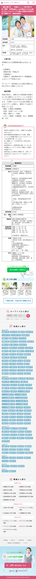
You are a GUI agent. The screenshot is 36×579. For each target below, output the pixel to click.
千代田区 (12, 367)
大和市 (12, 431)
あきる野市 (14, 335)
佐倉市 (4, 449)
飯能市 (4, 378)
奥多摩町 (24, 335)
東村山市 (13, 341)
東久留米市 (13, 344)
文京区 (4, 367)
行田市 (19, 420)
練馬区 (4, 357)
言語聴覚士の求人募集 (25, 493)
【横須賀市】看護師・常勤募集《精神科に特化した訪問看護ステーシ (13, 293)
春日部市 (26, 410)
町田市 (11, 354)
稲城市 (26, 354)
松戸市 (12, 446)
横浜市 (12, 428)
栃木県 (3, 464)
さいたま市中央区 (20, 397)
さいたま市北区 (20, 401)
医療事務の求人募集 (9, 500)
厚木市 (27, 431)
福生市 (28, 331)
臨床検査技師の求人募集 (26, 496)
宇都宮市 (4, 466)
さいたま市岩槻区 (7, 407)
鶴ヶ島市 (20, 388)
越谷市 (11, 413)
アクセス (25, 542)
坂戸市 (28, 388)
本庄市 (4, 420)
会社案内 (29, 540)
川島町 (12, 391)
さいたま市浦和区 (7, 397)
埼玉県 (3, 376)
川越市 (22, 381)
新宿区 (26, 360)
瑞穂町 (20, 331)
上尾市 (19, 413)
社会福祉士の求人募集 (9, 513)
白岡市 (19, 423)
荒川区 (19, 373)
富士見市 (4, 385)
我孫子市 (19, 452)
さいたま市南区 (19, 394)
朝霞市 (4, 388)
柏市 (26, 449)
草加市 (10, 410)
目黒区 (4, 370)
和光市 (12, 388)
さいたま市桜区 (6, 394)
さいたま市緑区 (20, 404)
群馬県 (3, 469)
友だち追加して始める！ (18, 269)
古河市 (19, 457)
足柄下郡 (4, 441)
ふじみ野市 (13, 381)
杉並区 (12, 357)
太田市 (4, 471)
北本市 (19, 417)
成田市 (11, 452)
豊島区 (4, 363)
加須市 (4, 423)
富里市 (4, 452)
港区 (26, 363)
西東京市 (12, 347)
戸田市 (26, 407)
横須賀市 (21, 428)
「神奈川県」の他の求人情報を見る (18, 301)
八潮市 (4, 413)
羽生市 (26, 420)
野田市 (19, 449)
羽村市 (12, 331)
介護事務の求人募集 (25, 513)
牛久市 (4, 461)
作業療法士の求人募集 (9, 493)
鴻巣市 (4, 417)
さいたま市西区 (22, 391)
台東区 (26, 373)
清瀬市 (4, 341)
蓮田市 (11, 423)
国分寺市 (21, 344)
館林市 (11, 471)
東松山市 (4, 391)
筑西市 (26, 457)
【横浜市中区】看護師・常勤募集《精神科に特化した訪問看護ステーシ (28, 293)
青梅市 (4, 331)
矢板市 (12, 466)
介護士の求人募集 (8, 507)
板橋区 (11, 360)
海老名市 (4, 434)
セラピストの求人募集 (25, 526)
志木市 (12, 385)
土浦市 (11, 457)
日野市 (4, 354)
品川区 (28, 367)
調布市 (4, 351)
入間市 (28, 378)
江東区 (28, 370)
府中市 (29, 341)
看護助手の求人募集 (25, 486)
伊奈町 (26, 413)
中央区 (11, 363)
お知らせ (13, 540)
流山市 (19, 446)
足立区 (11, 370)
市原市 (11, 449)
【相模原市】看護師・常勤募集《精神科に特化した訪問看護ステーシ (5, 293)
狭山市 (20, 378)
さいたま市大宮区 (7, 401)
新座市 (20, 385)
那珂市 (11, 461)
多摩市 (19, 354)
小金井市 (28, 347)
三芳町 (27, 385)
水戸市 (4, 457)
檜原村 (4, 338)
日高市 (12, 378)
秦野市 (4, 438)
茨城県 (3, 455)
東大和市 (21, 341)
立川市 (21, 338)
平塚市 (27, 434)
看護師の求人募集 (8, 486)
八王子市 (28, 351)
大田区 (20, 367)
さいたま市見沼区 (7, 404)
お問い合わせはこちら (18, 565)
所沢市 (4, 381)
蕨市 (3, 410)
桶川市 (11, 417)
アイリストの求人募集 (9, 526)
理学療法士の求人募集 (25, 490)
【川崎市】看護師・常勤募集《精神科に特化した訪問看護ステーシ (21, 293)
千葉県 (3, 444)
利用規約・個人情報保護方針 (14, 542)
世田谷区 (21, 357)
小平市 (4, 347)
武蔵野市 (19, 351)
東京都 (3, 330)
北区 (19, 360)
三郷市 (18, 410)
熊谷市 (26, 417)
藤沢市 (19, 431)
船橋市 (27, 446)
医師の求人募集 (7, 490)
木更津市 (28, 452)
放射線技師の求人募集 (9, 496)
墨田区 (11, 373)
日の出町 (4, 335)
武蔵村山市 (13, 338)
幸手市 (26, 423)
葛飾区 (4, 373)
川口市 (18, 407)
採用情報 (6, 540)
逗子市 (12, 434)
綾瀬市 (11, 438)
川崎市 (4, 431)
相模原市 (4, 428)
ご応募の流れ (21, 540)
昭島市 (4, 344)
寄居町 (11, 420)
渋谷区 (19, 363)
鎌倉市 (20, 434)
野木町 (20, 466)
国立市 (20, 347)
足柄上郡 (28, 438)
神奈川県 (4, 426)
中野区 (4, 360)
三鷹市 (11, 351)
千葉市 (4, 446)
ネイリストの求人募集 (25, 521)
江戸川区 (20, 370)
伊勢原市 (19, 438)
